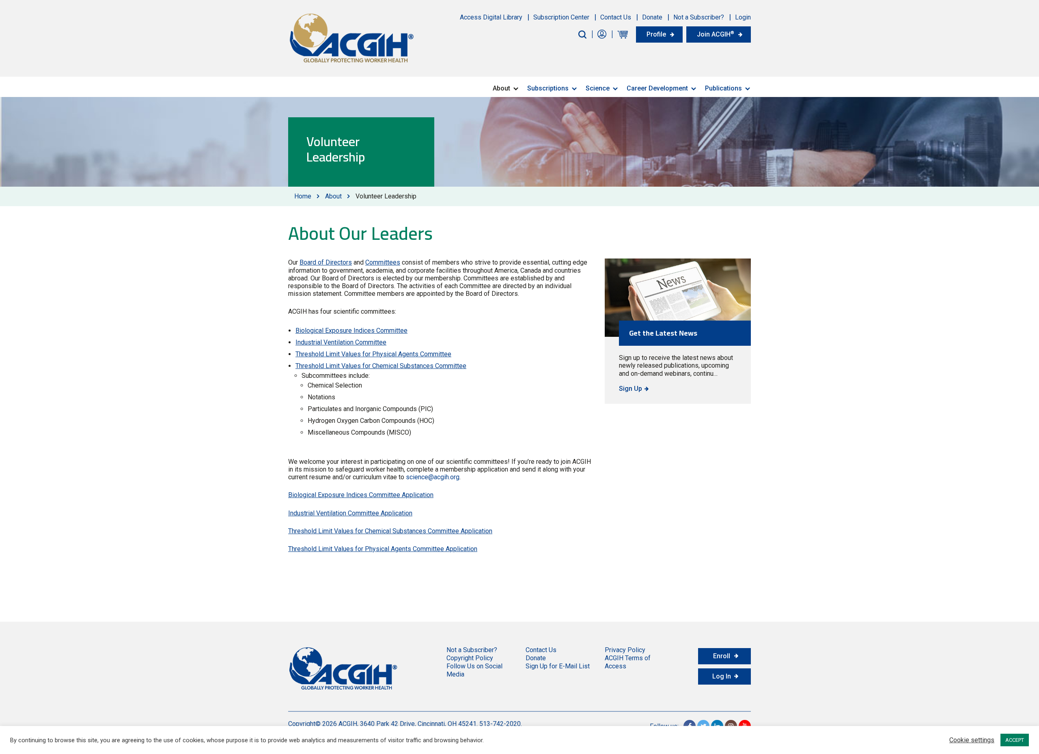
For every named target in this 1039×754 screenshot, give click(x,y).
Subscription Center (561, 17)
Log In (721, 676)
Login (743, 17)
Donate (652, 17)
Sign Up (630, 388)
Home (302, 196)
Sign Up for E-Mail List (558, 666)
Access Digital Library (491, 17)
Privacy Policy (625, 650)
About (501, 88)
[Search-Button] (582, 34)
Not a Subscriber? (698, 17)
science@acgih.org (432, 477)
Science (598, 88)
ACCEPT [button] (1014, 740)
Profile (656, 34)
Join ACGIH (715, 34)
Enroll (721, 656)
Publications (723, 88)
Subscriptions (548, 88)
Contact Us (615, 17)
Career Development (657, 88)
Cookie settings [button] (971, 740)
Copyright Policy (469, 658)
